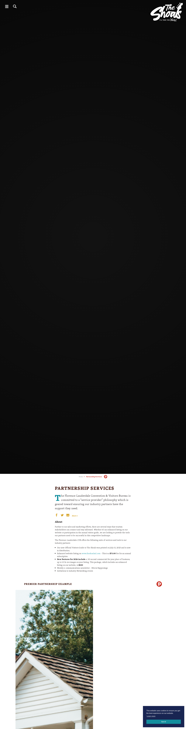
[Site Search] (15, 6)
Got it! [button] (163, 722)
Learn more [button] (151, 716)
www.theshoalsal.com (91, 553)
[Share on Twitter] (62, 515)
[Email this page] (67, 515)
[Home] (166, 11)
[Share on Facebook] (56, 515)
